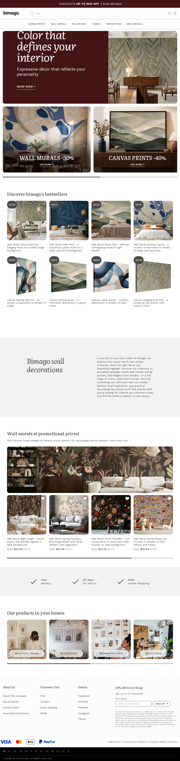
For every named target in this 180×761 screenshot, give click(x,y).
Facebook (83, 695)
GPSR (43, 713)
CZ (63, 751)
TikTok (81, 719)
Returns (143, 742)
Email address (121, 699)
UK (15, 751)
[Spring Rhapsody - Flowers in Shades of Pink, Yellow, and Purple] (169, 499)
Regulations (114, 742)
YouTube (83, 701)
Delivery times (11, 707)
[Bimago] (12, 13)
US (4, 751)
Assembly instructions (16, 713)
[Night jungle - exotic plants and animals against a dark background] (42, 499)
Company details (157, 742)
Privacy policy (129, 742)
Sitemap (172, 742)
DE (26, 751)
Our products (10, 701)
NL (36, 751)
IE (68, 751)
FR (20, 751)
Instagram (84, 713)
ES (47, 751)
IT (31, 751)
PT (41, 751)
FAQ (42, 695)
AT (58, 751)
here (149, 726)
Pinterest (83, 707)
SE (52, 751)
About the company (15, 695)
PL (9, 751)
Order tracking (48, 707)
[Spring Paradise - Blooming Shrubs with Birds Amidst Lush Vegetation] (85, 499)
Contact (45, 701)
